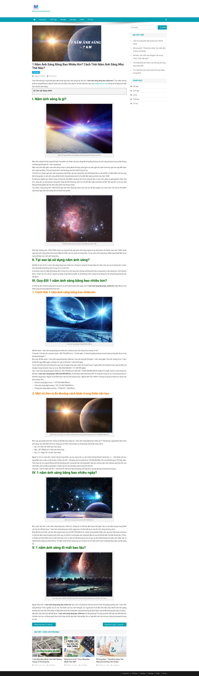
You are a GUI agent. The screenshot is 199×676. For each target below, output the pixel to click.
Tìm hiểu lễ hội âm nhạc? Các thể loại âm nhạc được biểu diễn (149, 64)
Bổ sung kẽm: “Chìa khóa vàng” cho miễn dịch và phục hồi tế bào (110, 660)
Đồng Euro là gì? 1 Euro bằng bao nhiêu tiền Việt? (115, 624)
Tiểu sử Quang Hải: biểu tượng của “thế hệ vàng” (148, 42)
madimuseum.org (100, 83)
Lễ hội (82, 20)
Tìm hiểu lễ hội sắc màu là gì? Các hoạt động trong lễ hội (149, 71)
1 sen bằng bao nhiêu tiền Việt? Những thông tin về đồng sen (47, 660)
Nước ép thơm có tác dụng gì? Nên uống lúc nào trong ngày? (45, 624)
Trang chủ (42, 20)
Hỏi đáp (63, 20)
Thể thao (53, 20)
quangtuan (116, 665)
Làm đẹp (73, 20)
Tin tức (90, 20)
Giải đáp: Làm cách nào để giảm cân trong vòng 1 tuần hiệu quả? (148, 56)
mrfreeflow (53, 76)
